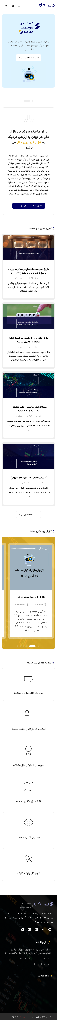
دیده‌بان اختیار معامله (28, 837)
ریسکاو (21, 1016)
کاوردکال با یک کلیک (28, 873)
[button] (19, 6)
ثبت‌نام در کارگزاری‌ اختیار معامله (28, 729)
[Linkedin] (36, 929)
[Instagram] (43, 929)
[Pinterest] (29, 929)
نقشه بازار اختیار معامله (28, 801)
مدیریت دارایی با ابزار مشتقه (28, 693)
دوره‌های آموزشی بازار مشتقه (28, 765)
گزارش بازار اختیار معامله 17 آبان (31, 597)
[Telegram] (50, 929)
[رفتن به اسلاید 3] (29, 646)
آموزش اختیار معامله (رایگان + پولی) (28, 478)
